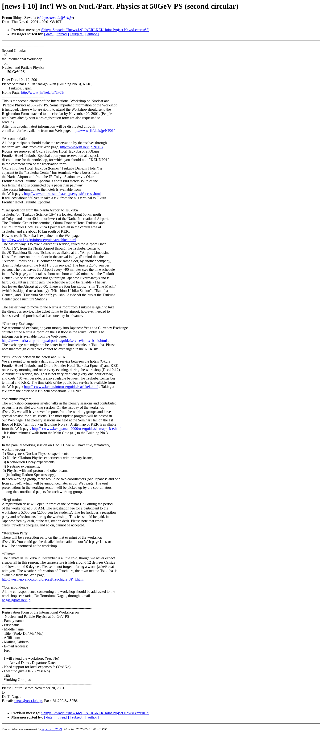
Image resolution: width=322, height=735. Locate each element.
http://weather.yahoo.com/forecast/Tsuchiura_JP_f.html (42, 579)
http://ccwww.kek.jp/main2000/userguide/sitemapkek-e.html (76, 429)
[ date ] (49, 34)
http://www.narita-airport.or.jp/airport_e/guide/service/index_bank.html (54, 341)
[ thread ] (62, 34)
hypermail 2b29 (51, 729)
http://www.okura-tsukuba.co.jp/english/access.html (62, 194)
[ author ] (92, 34)
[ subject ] (77, 34)
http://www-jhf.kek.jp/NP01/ (42, 92)
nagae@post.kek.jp (16, 600)
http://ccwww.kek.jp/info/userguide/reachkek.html (39, 240)
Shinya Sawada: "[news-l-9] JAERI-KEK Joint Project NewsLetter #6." (95, 30)
